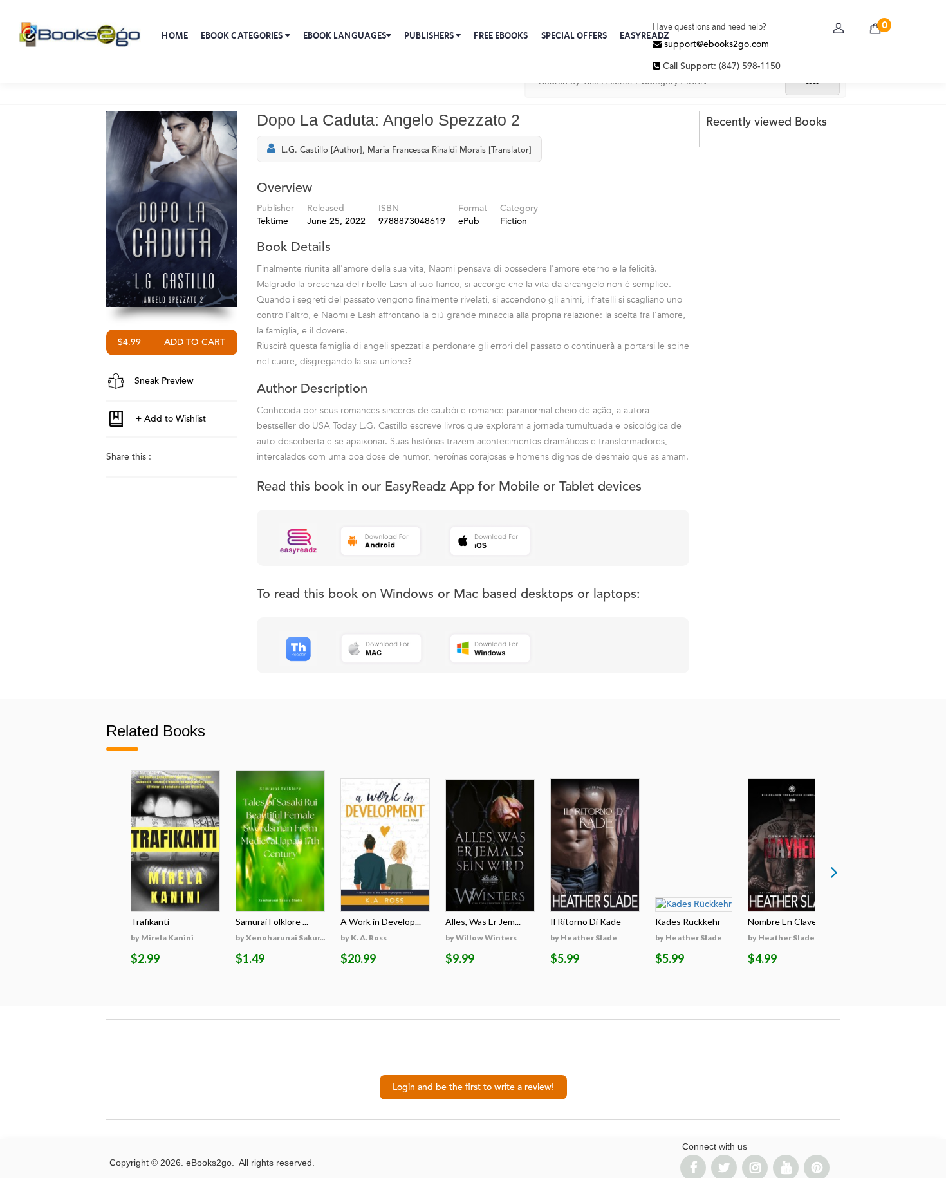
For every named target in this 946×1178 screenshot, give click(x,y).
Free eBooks (501, 35)
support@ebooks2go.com (715, 44)
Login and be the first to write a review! (473, 1087)
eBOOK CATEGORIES (243, 35)
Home (174, 35)
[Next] (834, 871)
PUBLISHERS (430, 35)
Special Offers (574, 35)
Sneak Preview (163, 381)
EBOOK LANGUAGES (345, 35)
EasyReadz (644, 35)
